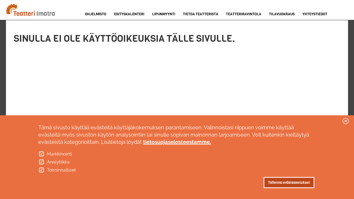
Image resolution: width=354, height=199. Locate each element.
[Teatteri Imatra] (31, 10)
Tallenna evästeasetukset (289, 182)
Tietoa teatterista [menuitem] (200, 14)
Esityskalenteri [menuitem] (129, 14)
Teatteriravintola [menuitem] (243, 14)
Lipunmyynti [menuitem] (163, 14)
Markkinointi (59, 154)
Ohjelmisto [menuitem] (95, 14)
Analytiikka (58, 162)
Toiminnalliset (61, 170)
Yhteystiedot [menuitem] (314, 14)
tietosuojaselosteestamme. (177, 142)
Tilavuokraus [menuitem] (282, 14)
